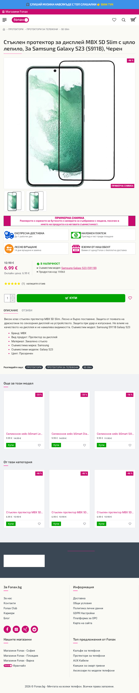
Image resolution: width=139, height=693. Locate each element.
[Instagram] (16, 629)
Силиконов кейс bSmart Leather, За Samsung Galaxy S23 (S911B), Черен (25, 433)
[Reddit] (34, 629)
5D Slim (88, 367)
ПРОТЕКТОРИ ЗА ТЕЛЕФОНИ (42, 29)
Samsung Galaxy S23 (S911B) (79, 268)
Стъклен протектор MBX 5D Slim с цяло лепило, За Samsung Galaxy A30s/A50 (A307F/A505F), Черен (25, 512)
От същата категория (48, 547)
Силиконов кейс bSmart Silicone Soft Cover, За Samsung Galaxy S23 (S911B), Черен (115, 433)
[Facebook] (7, 629)
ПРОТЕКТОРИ (15, 29)
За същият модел (16, 547)
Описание (11, 310)
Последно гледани (81, 547)
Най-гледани (107, 547)
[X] (25, 629)
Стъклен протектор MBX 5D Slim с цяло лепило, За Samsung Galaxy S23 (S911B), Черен (29, 557)
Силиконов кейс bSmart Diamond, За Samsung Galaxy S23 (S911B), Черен (70, 433)
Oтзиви (27, 310)
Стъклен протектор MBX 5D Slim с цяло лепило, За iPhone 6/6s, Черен (70, 512)
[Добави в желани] (39, 445)
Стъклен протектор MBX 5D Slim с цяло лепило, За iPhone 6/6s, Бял (115, 512)
